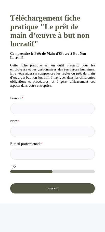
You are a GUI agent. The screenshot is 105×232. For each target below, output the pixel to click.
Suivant (53, 188)
